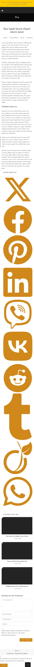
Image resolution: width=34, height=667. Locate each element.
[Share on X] (17, 203)
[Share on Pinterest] (17, 264)
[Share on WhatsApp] (17, 507)
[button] (0, 656)
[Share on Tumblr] (17, 439)
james (4, 37)
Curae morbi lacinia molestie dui (17, 561)
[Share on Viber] (17, 328)
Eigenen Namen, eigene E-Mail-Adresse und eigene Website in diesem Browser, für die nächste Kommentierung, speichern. (16, 633)
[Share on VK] (17, 362)
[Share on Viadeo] (17, 473)
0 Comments (29, 37)
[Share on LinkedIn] (17, 298)
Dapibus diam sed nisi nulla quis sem (17, 586)
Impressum (17, 650)
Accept (4, 665)
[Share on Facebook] (17, 233)
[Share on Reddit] (17, 392)
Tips (22, 37)
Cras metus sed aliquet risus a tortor (17, 536)
